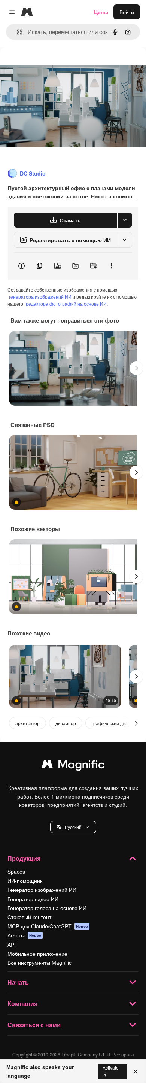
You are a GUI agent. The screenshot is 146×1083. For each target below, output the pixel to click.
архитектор (27, 723)
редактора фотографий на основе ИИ (66, 304)
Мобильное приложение (37, 953)
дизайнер (65, 723)
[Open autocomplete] (16, 32)
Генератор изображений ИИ (41, 889)
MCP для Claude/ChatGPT (47, 926)
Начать (18, 982)
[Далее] (136, 368)
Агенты (24, 935)
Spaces (16, 871)
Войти (126, 12)
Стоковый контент (29, 917)
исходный (50, 64)
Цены (101, 12)
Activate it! (111, 1071)
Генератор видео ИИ (32, 899)
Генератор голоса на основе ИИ (46, 908)
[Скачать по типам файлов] (124, 220)
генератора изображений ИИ (40, 296)
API (11, 944)
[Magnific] (73, 766)
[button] (73, 827)
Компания (22, 1003)
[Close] (135, 1071)
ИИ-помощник (24, 880)
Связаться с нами (34, 1025)
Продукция (23, 858)
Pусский (73, 827)
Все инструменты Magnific (39, 962)
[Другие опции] (111, 266)
